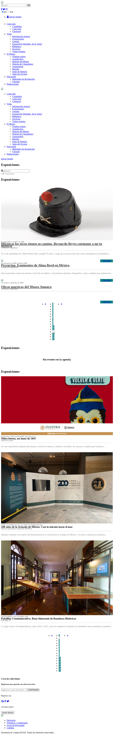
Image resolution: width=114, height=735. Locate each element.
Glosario (16, 81)
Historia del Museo (20, 61)
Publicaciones (13, 84)
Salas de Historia (19, 71)
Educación (11, 76)
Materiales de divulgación (23, 79)
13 (53, 334)
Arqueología (17, 66)
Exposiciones (18, 39)
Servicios (16, 49)
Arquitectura (17, 59)
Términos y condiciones (17, 723)
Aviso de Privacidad (15, 725)
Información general (21, 36)
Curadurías (17, 26)
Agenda (15, 41)
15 (53, 339)
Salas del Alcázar (19, 74)
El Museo (11, 54)
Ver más (106, 261)
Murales (15, 69)
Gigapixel (16, 31)
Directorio (11, 720)
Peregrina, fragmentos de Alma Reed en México (35, 265)
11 (53, 329)
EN (11, 12)
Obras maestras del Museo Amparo (26, 287)
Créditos (10, 728)
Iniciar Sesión (15, 17)
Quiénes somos (19, 56)
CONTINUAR (33, 690)
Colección (11, 24)
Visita (9, 34)
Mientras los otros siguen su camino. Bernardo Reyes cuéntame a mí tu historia (51, 245)
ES (5, 12)
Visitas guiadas (18, 51)
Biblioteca (16, 46)
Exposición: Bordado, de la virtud (27, 44)
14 (53, 336)
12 (53, 331)
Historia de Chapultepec (22, 64)
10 (53, 326)
